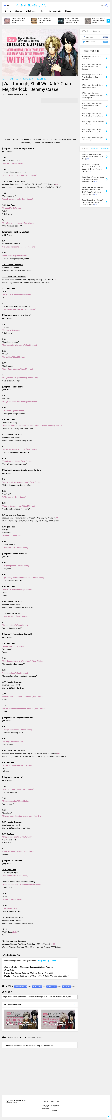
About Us (18, 11)
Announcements (55, 11)
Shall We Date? (28, 79)
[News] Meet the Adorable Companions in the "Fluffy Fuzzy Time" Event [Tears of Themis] (99, 18)
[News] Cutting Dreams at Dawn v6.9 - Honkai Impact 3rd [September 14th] (18, 19)
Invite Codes (55, 1101)
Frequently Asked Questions (45, 1107)
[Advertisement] (20, 113)
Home (8, 11)
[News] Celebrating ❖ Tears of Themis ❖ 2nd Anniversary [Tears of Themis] (72, 19)
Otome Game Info (55, 1106)
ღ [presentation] (19, 961)
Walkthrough (14, 79)
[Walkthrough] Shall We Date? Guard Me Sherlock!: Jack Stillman (58, 1023)
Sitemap (68, 11)
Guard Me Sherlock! (43, 79)
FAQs (42, 11)
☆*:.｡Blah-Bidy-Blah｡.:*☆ (30, 5)
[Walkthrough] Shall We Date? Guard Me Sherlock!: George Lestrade (21, 1023)
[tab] (21, 961)
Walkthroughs (31, 11)
